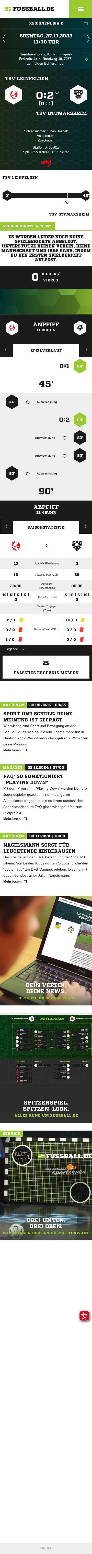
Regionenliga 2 (46, 23)
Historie (6, 526)
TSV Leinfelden (26, 78)
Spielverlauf (46, 350)
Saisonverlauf (85, 526)
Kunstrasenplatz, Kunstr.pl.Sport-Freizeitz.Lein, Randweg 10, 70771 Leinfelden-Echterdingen (46, 58)
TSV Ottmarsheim (61, 113)
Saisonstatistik (46, 527)
